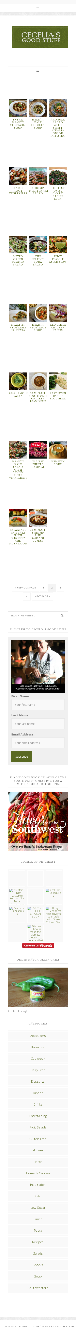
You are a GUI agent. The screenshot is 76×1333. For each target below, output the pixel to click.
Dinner (38, 1093)
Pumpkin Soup (58, 463)
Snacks (38, 1265)
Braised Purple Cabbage (38, 464)
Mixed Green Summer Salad (18, 260)
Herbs (38, 1162)
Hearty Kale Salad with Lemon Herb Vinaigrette (19, 469)
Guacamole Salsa (18, 394)
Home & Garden (38, 1173)
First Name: (20, 696)
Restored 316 (65, 1326)
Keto (38, 1196)
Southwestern (38, 1288)
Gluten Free (38, 1139)
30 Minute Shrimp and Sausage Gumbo (38, 535)
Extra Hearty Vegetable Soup (18, 124)
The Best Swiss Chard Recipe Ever (58, 193)
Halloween (38, 1150)
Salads (38, 1253)
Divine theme (39, 1326)
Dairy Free (38, 1070)
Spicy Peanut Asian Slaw (58, 259)
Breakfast (38, 1047)
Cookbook (38, 1058)
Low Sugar (38, 1207)
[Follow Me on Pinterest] (38, 946)
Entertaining (38, 1116)
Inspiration (38, 1185)
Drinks (38, 1104)
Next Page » (42, 596)
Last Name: (20, 715)
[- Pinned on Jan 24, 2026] (17, 926)
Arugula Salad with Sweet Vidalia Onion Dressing (57, 128)
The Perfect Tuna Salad (38, 260)
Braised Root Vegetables (18, 190)
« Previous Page (25, 587)
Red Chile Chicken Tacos (58, 327)
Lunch (38, 1219)
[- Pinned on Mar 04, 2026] (17, 872)
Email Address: (23, 734)
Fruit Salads (38, 1127)
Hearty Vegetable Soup (38, 327)
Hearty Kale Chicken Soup (38, 124)
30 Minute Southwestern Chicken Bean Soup (41, 397)
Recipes (38, 1242)
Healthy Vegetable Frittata (18, 327)
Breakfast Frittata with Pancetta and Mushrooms (19, 536)
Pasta (38, 1230)
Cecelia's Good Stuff (41, 37)
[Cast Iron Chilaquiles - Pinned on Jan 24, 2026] (54, 893)
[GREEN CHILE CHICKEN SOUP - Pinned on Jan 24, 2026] (35, 912)
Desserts (38, 1081)
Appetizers (38, 1036)
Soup (38, 1276)
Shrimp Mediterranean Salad (42, 190)
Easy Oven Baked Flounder (58, 395)
